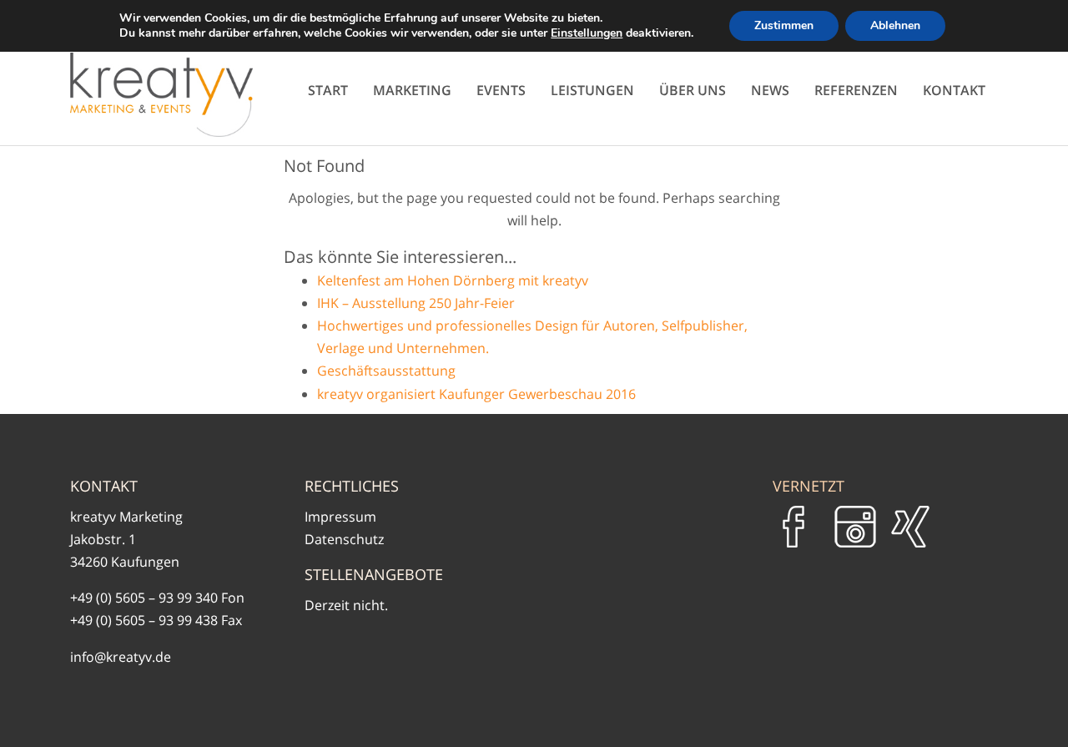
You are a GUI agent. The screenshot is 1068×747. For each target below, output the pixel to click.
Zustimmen (784, 25)
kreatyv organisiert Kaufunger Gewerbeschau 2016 (476, 394)
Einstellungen (586, 33)
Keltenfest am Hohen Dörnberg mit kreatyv (452, 280)
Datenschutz (344, 539)
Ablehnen (895, 25)
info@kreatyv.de (120, 657)
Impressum (340, 516)
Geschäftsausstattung (386, 370)
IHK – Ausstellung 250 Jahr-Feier (416, 303)
